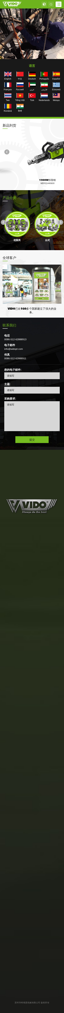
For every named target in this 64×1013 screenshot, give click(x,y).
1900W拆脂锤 (32, 179)
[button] (6, 151)
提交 (32, 439)
